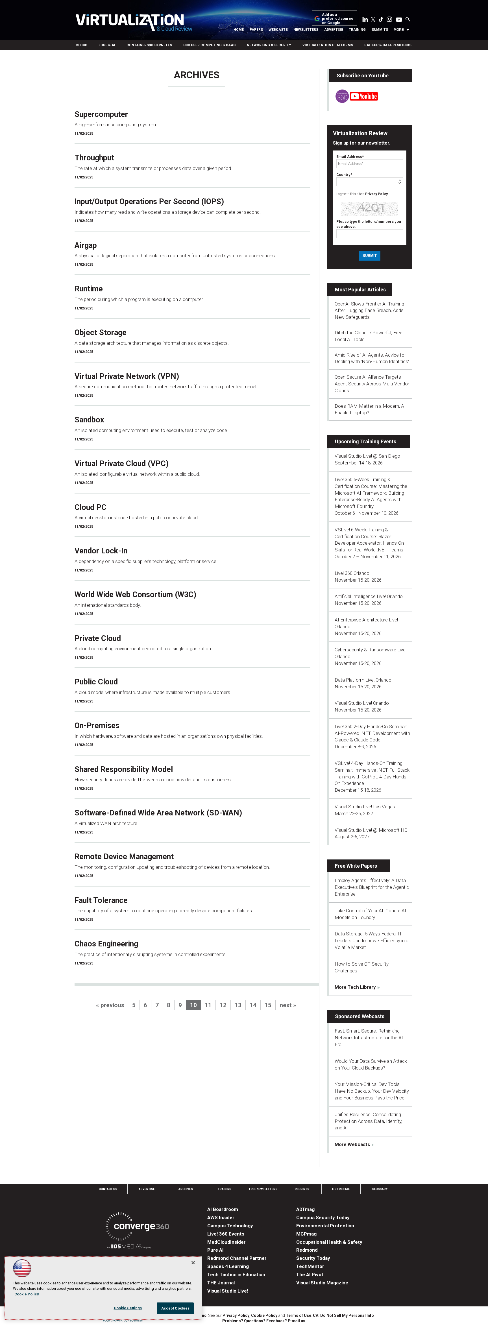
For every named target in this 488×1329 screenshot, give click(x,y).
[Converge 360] (137, 1227)
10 (193, 1005)
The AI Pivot (309, 1274)
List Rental (341, 1189)
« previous (110, 1005)
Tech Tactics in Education (236, 1274)
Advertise (333, 30)
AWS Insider (220, 1217)
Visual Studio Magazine (322, 1283)
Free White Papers (356, 866)
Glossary (379, 1189)
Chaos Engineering (106, 943)
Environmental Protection (325, 1225)
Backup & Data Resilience (388, 45)
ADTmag (305, 1209)
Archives (185, 1189)
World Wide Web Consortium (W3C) (135, 594)
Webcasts (278, 30)
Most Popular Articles (360, 290)
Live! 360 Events (225, 1234)
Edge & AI (107, 45)
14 (253, 1005)
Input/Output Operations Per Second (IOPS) (149, 201)
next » (288, 1005)
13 (238, 1005)
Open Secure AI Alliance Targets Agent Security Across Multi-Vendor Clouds (372, 383)
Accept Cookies (175, 1308)
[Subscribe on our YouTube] (353, 101)
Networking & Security (269, 45)
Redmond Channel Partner (237, 1258)
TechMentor (310, 1266)
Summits (380, 30)
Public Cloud (96, 681)
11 (208, 1005)
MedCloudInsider (226, 1242)
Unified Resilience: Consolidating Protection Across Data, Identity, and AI (368, 1121)
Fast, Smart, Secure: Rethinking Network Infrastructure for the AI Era (369, 1037)
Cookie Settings (128, 1308)
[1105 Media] (129, 1247)
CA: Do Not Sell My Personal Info (343, 1315)
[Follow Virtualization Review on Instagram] (389, 20)
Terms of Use (298, 1315)
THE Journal (221, 1283)
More (399, 30)
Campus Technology (230, 1225)
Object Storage (101, 332)
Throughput (94, 157)
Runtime (89, 288)
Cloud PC (90, 507)
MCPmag (306, 1234)
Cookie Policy (264, 1315)
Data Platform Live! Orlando (363, 680)
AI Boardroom (222, 1209)
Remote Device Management (124, 856)
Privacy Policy (376, 194)
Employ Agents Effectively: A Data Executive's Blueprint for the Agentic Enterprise (372, 887)
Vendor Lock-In (101, 550)
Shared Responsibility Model (124, 769)
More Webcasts (352, 1144)
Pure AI (215, 1250)
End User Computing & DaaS (209, 45)
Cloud (81, 45)
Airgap (86, 245)
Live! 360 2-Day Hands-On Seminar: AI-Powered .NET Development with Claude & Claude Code (372, 733)
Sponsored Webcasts (359, 1016)
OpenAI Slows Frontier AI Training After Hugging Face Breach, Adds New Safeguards (369, 310)
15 (268, 1005)
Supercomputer (101, 114)
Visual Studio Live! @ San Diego (367, 456)
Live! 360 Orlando (352, 573)
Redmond (307, 1250)
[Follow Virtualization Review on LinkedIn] (365, 20)
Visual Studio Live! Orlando (362, 703)
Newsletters (305, 30)
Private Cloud (98, 638)
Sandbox (89, 419)
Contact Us (108, 1189)
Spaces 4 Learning (228, 1266)
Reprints (302, 1189)
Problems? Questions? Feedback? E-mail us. (264, 1321)
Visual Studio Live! (227, 1291)
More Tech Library (355, 987)
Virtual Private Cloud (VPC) (122, 463)
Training (357, 30)
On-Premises (97, 725)
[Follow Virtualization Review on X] (373, 20)
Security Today (313, 1258)
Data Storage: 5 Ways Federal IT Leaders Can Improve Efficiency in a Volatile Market (371, 940)
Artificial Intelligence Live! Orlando (369, 596)
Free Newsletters (263, 1189)
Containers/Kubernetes (149, 45)
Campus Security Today (323, 1217)
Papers (256, 30)
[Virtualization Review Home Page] (134, 23)
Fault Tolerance (101, 900)
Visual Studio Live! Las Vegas (365, 806)
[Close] (193, 1262)
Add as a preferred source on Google (337, 19)
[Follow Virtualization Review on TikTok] (381, 20)
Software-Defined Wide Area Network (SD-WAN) (158, 812)
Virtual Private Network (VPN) (127, 376)
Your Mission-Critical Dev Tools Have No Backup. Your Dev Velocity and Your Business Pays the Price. (372, 1091)
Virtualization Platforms (327, 45)
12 (223, 1005)
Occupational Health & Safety (329, 1242)
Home (239, 30)
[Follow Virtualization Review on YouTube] (399, 20)
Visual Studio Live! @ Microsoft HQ (371, 830)
